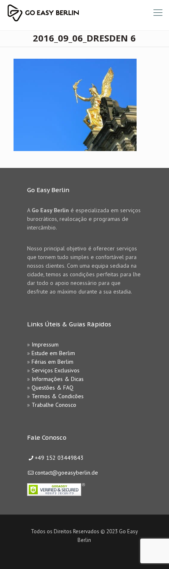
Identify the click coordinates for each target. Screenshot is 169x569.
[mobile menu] (158, 12)
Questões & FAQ (52, 387)
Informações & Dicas (58, 379)
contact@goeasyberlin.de (66, 472)
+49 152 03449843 (59, 457)
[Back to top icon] (152, 552)
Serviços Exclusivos (56, 370)
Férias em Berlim (52, 361)
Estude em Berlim (53, 353)
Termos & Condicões (58, 396)
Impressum (45, 344)
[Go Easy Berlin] (73, 12)
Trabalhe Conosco (54, 404)
